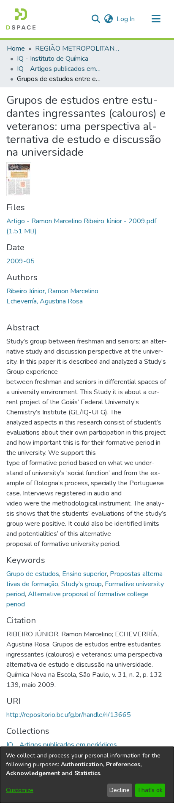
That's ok (150, 790)
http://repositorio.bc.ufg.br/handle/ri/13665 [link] (68, 714)
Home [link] (16, 48)
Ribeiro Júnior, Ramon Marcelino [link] (52, 291)
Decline (119, 790)
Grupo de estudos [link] (32, 574)
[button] (20, 19)
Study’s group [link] (81, 584)
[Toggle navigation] (156, 19)
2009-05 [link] (20, 261)
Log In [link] (126, 19)
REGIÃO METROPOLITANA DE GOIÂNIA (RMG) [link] (77, 48)
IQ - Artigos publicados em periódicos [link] (59, 68)
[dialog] (87, 775)
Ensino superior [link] (84, 574)
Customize (19, 790)
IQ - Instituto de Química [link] (52, 58)
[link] (61, 744)
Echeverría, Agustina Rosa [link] (44, 301)
